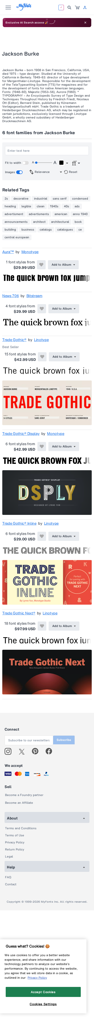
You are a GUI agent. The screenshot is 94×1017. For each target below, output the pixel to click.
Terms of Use (14, 835)
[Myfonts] (24, 9)
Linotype (41, 339)
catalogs (46, 229)
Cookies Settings (43, 1004)
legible (26, 206)
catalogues (65, 229)
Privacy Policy (14, 842)
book (78, 222)
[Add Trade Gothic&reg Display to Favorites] (41, 446)
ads (77, 206)
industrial (40, 198)
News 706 (10, 295)
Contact (10, 884)
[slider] (43, 162)
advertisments (39, 214)
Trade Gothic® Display (20, 433)
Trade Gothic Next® (18, 613)
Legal (9, 856)
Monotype (30, 251)
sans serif (60, 198)
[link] (77, 7)
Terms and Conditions (21, 828)
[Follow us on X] (23, 751)
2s (6, 198)
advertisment (14, 214)
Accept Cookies (43, 992)
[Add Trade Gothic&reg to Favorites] (42, 356)
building (10, 229)
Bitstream (34, 295)
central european (17, 237)
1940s (54, 206)
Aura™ (8, 251)
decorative (21, 198)
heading (10, 206)
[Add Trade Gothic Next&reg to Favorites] (42, 626)
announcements (16, 222)
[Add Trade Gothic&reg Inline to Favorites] (41, 536)
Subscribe (64, 740)
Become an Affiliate (19, 803)
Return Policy (14, 849)
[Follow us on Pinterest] (37, 751)
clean (40, 206)
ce (80, 229)
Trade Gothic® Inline (19, 523)
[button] (63, 163)
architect (39, 222)
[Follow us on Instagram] (10, 751)
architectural (60, 222)
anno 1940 (80, 214)
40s (66, 206)
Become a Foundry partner (24, 795)
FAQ (8, 877)
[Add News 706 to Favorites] (41, 308)
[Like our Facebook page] (51, 751)
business (27, 229)
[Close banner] (85, 22)
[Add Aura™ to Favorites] (41, 264)
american (61, 214)
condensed (80, 198)
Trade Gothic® (14, 339)
